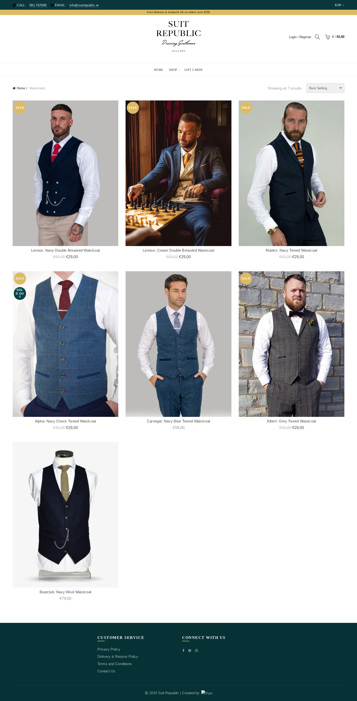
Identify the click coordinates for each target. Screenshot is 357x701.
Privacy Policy (108, 649)
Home (158, 70)
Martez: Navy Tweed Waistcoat (291, 250)
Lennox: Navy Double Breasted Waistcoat (65, 250)
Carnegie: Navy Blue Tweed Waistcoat (178, 421)
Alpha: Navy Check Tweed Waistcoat (65, 421)
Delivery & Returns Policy (117, 656)
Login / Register (300, 37)
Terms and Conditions (114, 664)
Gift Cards (193, 70)
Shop (173, 70)
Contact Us (106, 671)
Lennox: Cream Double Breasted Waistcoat (178, 250)
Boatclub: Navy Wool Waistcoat (66, 592)
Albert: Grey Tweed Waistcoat (291, 421)
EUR (338, 5)
